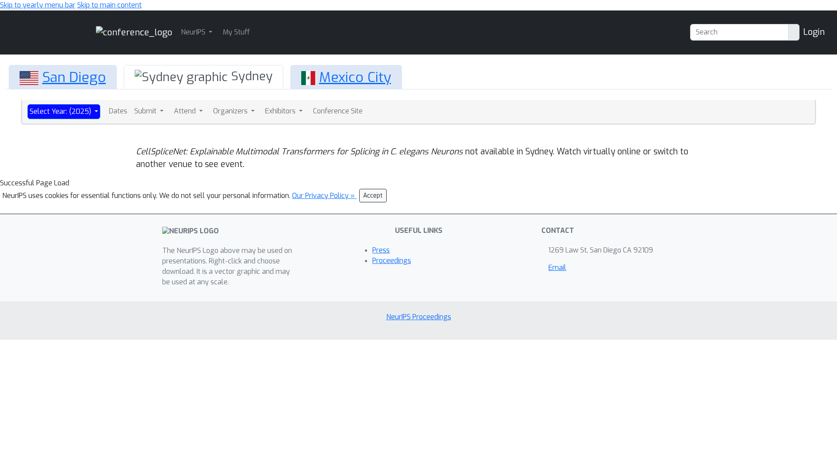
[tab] (63, 77)
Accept (373, 195)
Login (814, 32)
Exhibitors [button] (281, 111)
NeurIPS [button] (194, 32)
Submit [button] (146, 111)
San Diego (74, 77)
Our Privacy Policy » (324, 195)
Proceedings (391, 260)
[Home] (134, 32)
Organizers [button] (231, 111)
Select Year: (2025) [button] (61, 111)
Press (381, 250)
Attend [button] (185, 111)
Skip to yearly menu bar (37, 5)
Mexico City (355, 77)
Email (557, 267)
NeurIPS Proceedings (418, 316)
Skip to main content (109, 5)
